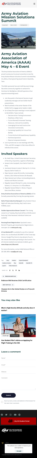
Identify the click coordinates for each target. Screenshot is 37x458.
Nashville (21, 263)
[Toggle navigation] (29, 4)
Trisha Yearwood (13, 265)
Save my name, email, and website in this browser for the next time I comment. (19, 402)
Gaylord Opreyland (23, 260)
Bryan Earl (5, 25)
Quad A (4, 265)
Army (8, 260)
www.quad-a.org (16, 227)
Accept (19, 451)
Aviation (14, 260)
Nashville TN (29, 263)
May (15, 263)
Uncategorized (23, 25)
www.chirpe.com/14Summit (9, 244)
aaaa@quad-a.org (16, 252)
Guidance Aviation (6, 263)
